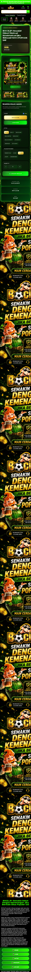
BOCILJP (3, 908)
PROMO (16, 950)
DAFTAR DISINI (15, 117)
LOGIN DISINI (15, 122)
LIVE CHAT (16, 967)
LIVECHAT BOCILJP (16, 173)
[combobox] (14, 11)
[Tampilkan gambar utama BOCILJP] (9, 94)
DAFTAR (16, 958)
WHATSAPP (16, 962)
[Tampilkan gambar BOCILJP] (22, 94)
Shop (2, 7)
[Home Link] (11, 7)
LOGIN (16, 954)
